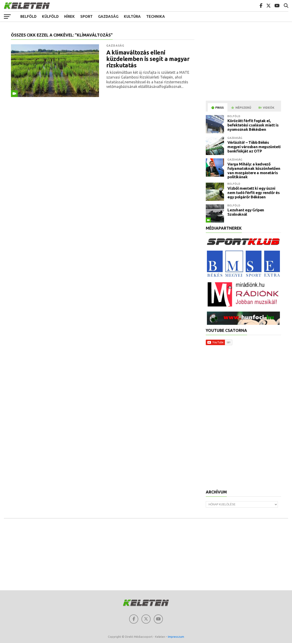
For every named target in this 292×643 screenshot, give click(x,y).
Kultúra (132, 16)
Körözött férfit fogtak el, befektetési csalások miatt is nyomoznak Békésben (252, 124)
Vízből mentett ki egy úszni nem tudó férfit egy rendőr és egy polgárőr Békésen (253, 192)
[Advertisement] (244, 65)
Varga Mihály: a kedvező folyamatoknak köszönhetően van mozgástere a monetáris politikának (253, 170)
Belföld (28, 16)
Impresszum (176, 636)
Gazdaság (108, 16)
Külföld (50, 16)
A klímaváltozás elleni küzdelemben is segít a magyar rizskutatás (147, 58)
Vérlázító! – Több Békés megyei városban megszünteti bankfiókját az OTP (254, 146)
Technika (155, 16)
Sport (86, 16)
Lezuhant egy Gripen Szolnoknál (245, 212)
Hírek (69, 16)
